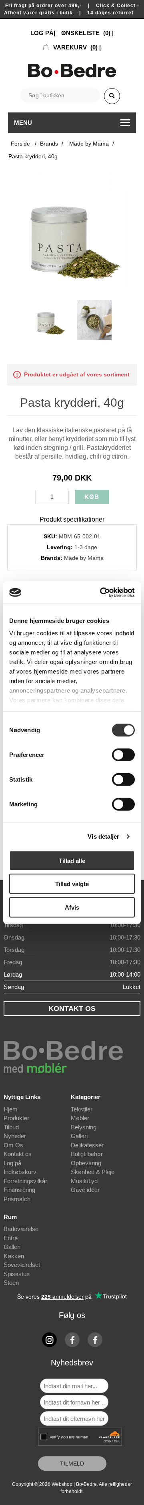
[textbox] (60, 95)
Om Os (13, 1145)
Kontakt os (18, 1153)
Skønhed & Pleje (92, 1171)
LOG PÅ (42, 33)
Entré (11, 1238)
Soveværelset (22, 1264)
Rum (10, 1216)
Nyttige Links (22, 1096)
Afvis (72, 907)
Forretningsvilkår (25, 1181)
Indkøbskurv (20, 1171)
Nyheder (15, 1136)
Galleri (79, 1136)
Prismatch (17, 1199)
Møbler (80, 1118)
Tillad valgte (72, 884)
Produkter (16, 1118)
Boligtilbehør (87, 1153)
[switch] (123, 754)
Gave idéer (85, 1189)
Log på (12, 1163)
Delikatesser (87, 1145)
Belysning (83, 1127)
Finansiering (19, 1189)
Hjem (11, 1109)
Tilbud (11, 1127)
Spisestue (17, 1274)
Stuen (11, 1282)
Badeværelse (21, 1228)
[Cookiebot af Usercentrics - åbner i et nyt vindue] (101, 592)
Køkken (14, 1256)
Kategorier (85, 1096)
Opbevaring (86, 1163)
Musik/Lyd (84, 1181)
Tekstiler (81, 1109)
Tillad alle (72, 860)
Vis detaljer (103, 836)
